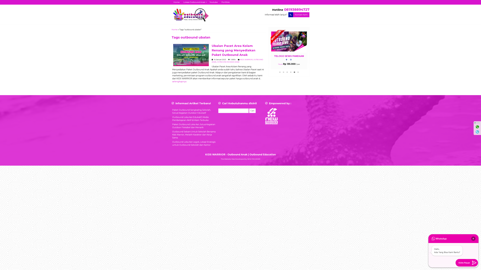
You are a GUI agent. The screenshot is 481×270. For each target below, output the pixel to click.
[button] (473, 238)
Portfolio (225, 2)
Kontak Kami (301, 15)
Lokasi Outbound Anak (194, 2)
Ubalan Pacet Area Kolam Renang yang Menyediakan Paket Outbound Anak (233, 50)
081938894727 (296, 10)
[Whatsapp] (477, 127)
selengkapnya (179, 81)
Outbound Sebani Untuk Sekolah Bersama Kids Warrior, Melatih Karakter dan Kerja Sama (194, 134)
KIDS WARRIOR (246, 59)
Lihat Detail (293, 41)
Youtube (214, 2)
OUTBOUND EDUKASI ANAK (228, 62)
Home (176, 2)
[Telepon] (477, 132)
